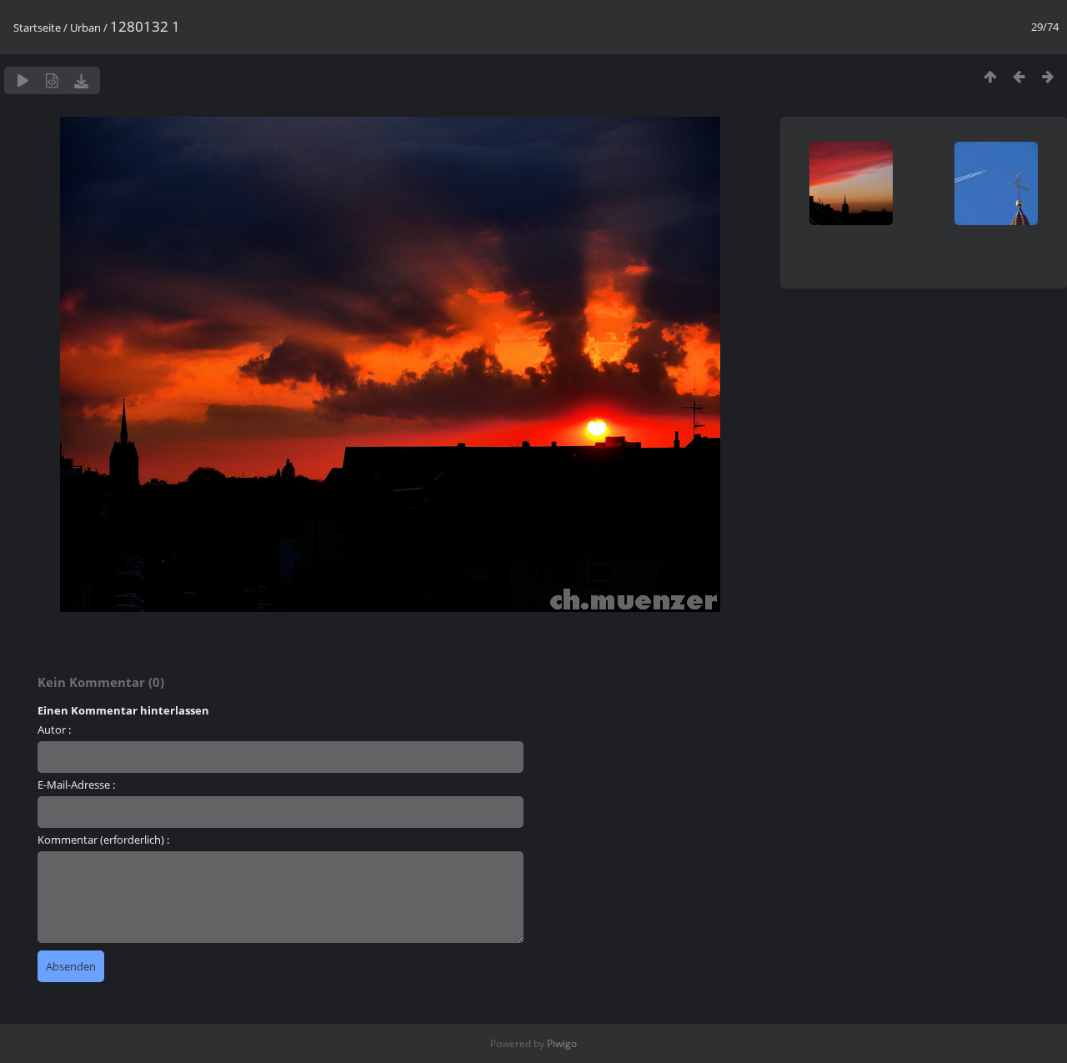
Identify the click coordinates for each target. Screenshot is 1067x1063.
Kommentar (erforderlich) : (103, 839)
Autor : (54, 729)
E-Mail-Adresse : (76, 784)
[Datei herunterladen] (81, 80)
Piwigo (562, 1043)
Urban (85, 27)
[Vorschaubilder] (989, 76)
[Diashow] (23, 80)
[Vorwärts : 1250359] (1048, 76)
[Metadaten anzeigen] (52, 80)
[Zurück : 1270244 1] (1019, 76)
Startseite (37, 27)
